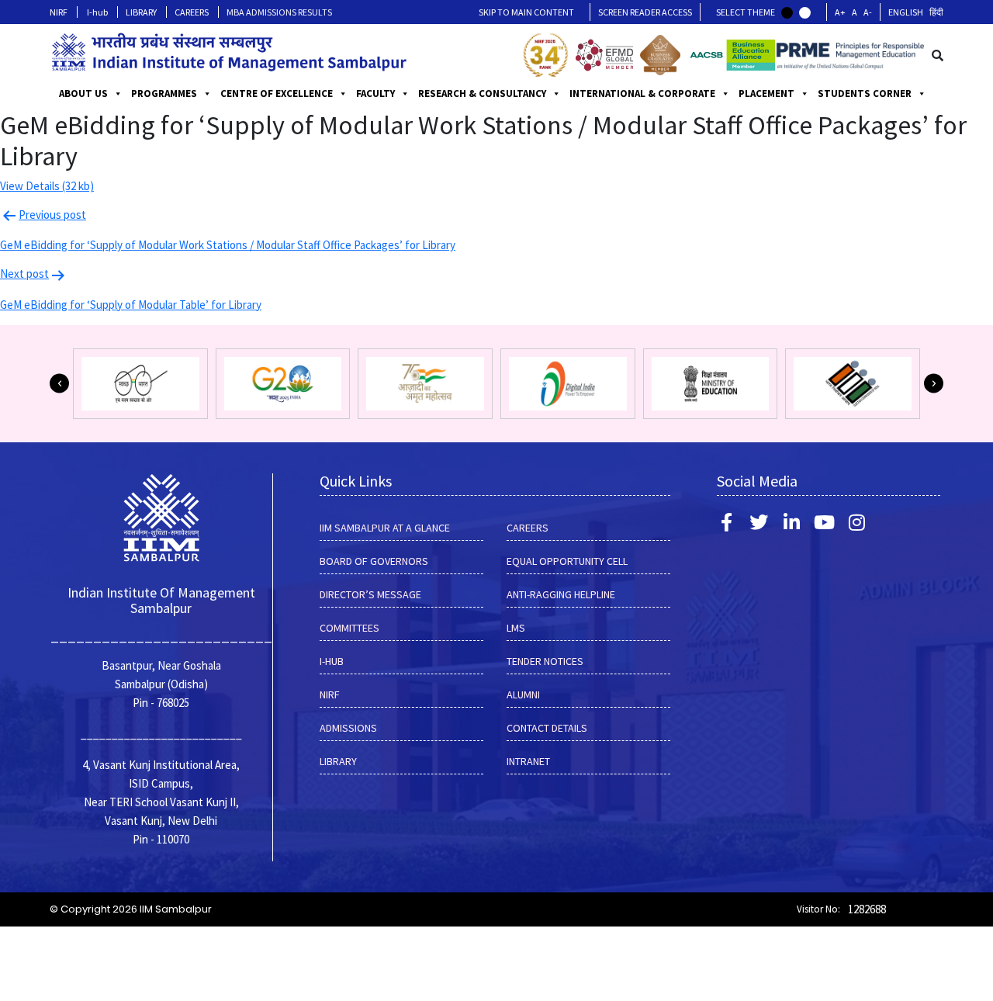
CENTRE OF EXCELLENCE (276, 93)
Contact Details (547, 728)
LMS (516, 628)
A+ (840, 12)
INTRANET (528, 761)
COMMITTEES (349, 628)
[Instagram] (856, 522)
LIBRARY (141, 12)
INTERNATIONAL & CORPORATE (642, 93)
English (905, 12)
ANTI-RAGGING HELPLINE (561, 594)
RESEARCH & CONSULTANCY (482, 93)
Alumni (523, 694)
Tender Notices (545, 661)
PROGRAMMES (164, 93)
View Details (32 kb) (47, 185)
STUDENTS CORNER (865, 93)
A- (867, 12)
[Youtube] (824, 522)
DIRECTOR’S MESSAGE (370, 594)
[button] (59, 383)
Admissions (348, 728)
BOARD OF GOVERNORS (374, 561)
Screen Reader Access (645, 12)
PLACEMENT (766, 93)
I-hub (97, 12)
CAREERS (192, 12)
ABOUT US (83, 93)
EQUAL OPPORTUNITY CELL (567, 561)
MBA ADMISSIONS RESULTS (279, 12)
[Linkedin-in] (791, 522)
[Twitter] (758, 522)
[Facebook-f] (726, 522)
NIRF (58, 12)
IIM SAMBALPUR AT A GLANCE (385, 528)
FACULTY (375, 93)
